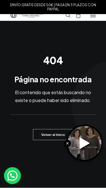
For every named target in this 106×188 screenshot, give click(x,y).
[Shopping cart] (76, 15)
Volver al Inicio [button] (52, 135)
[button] (93, 15)
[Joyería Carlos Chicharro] (27, 15)
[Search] (65, 15)
